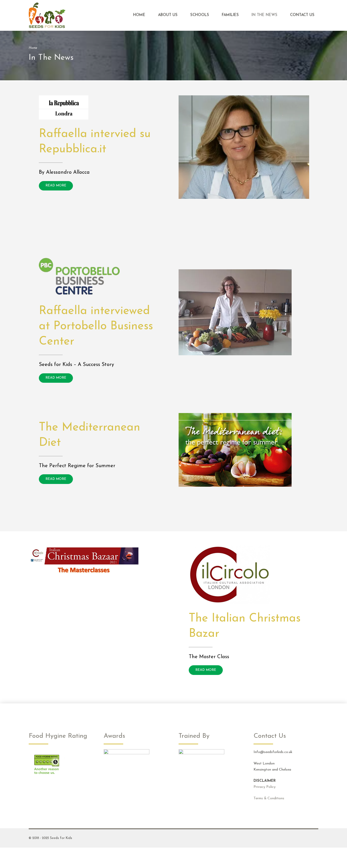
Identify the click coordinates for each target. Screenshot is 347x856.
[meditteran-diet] (235, 450)
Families (230, 15)
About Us (168, 15)
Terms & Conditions (269, 798)
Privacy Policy (265, 787)
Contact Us (302, 15)
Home (139, 15)
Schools (199, 15)
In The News (264, 15)
